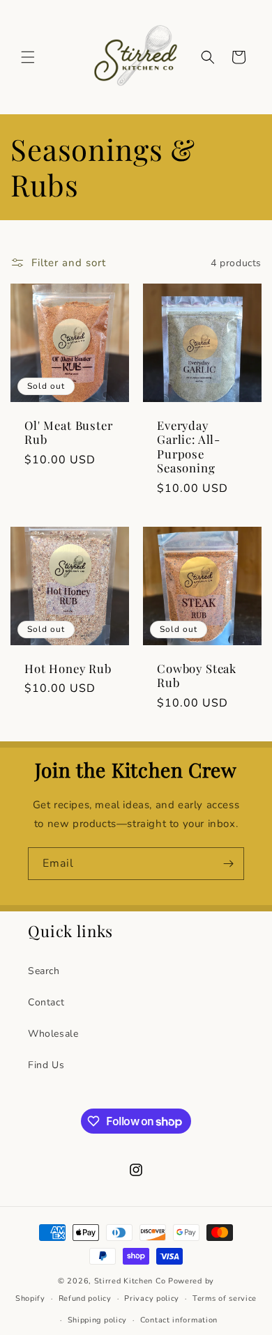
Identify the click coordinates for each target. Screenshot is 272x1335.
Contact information (179, 1320)
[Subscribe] (228, 863)
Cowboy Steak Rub (196, 675)
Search (44, 971)
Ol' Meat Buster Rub (68, 432)
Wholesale (53, 1033)
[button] (28, 57)
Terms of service (224, 1298)
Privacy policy (151, 1298)
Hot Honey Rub (68, 668)
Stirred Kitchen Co (130, 1281)
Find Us (46, 1065)
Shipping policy (98, 1320)
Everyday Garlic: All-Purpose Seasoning (188, 446)
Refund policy (85, 1298)
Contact (46, 1002)
